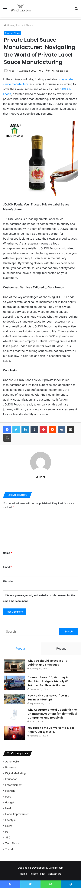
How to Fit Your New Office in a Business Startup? (48, 697)
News (8, 825)
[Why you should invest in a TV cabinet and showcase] (14, 666)
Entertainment (13, 784)
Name (7, 552)
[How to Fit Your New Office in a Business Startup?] (14, 699)
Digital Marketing (15, 773)
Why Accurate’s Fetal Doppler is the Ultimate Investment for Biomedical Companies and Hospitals (52, 713)
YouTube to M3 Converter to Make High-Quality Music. (51, 730)
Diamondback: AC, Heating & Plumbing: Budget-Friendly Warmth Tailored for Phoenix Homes (52, 681)
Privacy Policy (37, 873)
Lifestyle (10, 819)
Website (8, 581)
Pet (7, 831)
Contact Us (54, 873)
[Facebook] (7, 429)
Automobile (12, 761)
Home (10, 25)
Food (8, 796)
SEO (7, 837)
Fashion (10, 790)
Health (9, 808)
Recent (61, 648)
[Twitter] (16, 429)
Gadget (9, 802)
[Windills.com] (20, 8)
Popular (20, 648)
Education (11, 779)
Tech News (12, 843)
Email (7, 567)
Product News (24, 25)
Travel (9, 849)
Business (10, 767)
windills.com (56, 867)
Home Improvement (17, 814)
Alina (11, 70)
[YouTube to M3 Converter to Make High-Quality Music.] (14, 733)
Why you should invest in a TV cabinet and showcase (48, 663)
